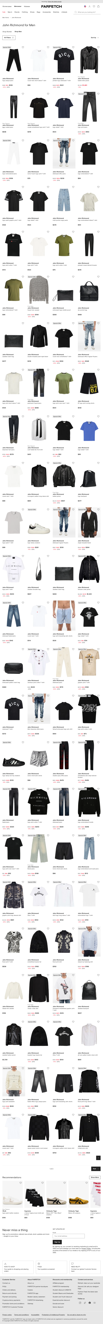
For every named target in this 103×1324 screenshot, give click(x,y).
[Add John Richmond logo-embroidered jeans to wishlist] (23, 140)
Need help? (75, 1266)
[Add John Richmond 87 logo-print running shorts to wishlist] (98, 370)
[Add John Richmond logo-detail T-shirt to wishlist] (73, 94)
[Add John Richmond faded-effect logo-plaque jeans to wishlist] (48, 1068)
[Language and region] (85, 6)
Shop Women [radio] (7, 32)
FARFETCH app (33, 1293)
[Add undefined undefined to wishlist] (20, 1183)
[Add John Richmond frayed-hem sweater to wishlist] (48, 277)
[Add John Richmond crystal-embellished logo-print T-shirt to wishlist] (48, 94)
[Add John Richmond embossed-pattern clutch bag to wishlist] (23, 649)
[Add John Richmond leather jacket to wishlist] (73, 463)
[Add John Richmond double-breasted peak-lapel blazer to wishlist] (48, 323)
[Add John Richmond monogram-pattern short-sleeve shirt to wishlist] (73, 1115)
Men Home (5, 17)
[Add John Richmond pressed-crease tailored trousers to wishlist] (98, 232)
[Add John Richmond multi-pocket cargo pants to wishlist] (73, 187)
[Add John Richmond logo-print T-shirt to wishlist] (48, 232)
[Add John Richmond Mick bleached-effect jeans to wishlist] (48, 696)
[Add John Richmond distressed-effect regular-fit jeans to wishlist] (98, 323)
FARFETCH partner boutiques (38, 1286)
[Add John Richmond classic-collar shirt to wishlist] (48, 975)
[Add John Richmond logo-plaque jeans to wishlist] (23, 47)
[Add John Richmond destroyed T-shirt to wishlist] (23, 696)
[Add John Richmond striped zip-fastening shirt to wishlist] (98, 928)
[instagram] (80, 1303)
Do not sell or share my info (76, 1314)
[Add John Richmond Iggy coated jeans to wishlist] (23, 94)
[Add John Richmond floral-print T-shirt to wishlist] (23, 928)
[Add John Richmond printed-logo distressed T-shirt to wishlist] (73, 47)
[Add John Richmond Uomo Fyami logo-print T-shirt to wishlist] (48, 140)
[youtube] (94, 1303)
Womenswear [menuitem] (7, 6)
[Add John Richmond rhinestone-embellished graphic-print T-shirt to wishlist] (73, 975)
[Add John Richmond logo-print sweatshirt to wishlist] (23, 1068)
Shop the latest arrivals (54, 1)
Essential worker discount (61, 1300)
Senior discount (58, 1307)
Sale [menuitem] (3, 12)
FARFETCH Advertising (35, 1300)
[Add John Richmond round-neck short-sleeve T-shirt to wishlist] (48, 47)
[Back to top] (98, 1158)
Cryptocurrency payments (11, 1300)
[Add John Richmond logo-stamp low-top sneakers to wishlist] (23, 742)
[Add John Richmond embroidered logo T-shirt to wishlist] (98, 882)
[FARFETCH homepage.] (51, 6)
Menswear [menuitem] (17, 6)
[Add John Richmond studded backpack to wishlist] (98, 975)
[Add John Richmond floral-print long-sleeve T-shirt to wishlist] (98, 1068)
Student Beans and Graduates (63, 1293)
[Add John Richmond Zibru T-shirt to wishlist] (48, 882)
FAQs (40, 1266)
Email (54, 1232)
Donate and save (58, 1303)
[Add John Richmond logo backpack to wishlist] (98, 463)
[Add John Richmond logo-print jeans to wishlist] (98, 94)
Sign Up (57, 1242)
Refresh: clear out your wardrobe (89, 1283)
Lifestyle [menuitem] (64, 12)
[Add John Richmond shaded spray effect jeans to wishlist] (73, 742)
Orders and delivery (9, 1290)
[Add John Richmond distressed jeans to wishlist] (73, 649)
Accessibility (35, 1314)
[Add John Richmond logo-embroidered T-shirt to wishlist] (98, 140)
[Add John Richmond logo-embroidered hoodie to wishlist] (98, 789)
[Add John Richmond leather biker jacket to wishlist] (98, 47)
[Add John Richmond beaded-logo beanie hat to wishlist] (48, 1022)
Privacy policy (7, 1314)
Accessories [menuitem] (47, 12)
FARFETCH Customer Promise (12, 1307)
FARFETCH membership (61, 1286)
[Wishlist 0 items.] (94, 6)
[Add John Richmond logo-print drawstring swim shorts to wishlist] (73, 602)
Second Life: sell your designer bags (88, 1287)
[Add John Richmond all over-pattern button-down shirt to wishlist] (98, 1022)
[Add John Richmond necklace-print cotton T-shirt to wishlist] (48, 649)
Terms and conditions (21, 1314)
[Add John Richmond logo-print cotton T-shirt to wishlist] (23, 232)
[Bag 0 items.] (98, 6)
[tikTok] (85, 1303)
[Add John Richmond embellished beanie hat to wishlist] (48, 928)
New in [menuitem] (10, 12)
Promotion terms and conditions (13, 1303)
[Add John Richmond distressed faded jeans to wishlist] (23, 602)
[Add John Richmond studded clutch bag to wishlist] (23, 323)
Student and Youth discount (62, 1296)
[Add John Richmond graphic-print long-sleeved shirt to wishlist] (23, 882)
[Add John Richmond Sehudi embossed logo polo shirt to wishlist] (73, 696)
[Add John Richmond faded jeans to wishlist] (23, 789)
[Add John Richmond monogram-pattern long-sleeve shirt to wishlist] (48, 463)
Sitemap (30, 1303)
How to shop (9, 1266)
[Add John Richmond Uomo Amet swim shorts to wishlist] (48, 742)
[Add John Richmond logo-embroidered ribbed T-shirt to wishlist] (98, 187)
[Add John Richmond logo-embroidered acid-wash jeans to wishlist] (98, 835)
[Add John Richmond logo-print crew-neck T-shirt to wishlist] (73, 370)
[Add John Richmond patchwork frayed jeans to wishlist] (48, 370)
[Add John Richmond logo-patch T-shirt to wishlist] (23, 509)
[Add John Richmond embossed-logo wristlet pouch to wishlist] (73, 277)
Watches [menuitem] (56, 12)
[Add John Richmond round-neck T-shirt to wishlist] (23, 463)
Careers (30, 1290)
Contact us (6, 1283)
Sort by (93, 37)
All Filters (7, 37)
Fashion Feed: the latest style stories (88, 1292)
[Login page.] (89, 6)
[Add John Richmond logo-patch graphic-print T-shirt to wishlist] (23, 187)
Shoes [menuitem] (32, 12)
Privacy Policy (86, 1248)
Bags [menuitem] (38, 12)
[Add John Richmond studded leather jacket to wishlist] (23, 1022)
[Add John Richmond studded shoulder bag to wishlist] (48, 556)
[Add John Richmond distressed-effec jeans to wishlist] (73, 140)
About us (31, 1283)
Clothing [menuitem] (25, 12)
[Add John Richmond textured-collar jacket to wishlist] (98, 556)
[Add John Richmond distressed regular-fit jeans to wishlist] (73, 509)
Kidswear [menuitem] (27, 6)
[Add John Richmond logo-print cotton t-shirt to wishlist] (73, 232)
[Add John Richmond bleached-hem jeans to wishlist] (23, 416)
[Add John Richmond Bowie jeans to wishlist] (48, 835)
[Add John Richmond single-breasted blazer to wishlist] (98, 509)
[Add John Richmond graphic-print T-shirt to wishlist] (98, 649)
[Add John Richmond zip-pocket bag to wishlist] (98, 277)
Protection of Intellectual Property (53, 1314)
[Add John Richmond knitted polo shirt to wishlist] (98, 1115)
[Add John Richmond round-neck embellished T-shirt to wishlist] (73, 323)
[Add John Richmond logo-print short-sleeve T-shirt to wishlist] (23, 370)
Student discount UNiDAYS (62, 1290)
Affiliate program (58, 1283)
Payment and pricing (9, 1296)
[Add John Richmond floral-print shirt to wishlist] (73, 928)
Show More (95, 1177)
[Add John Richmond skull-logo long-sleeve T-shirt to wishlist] (73, 882)
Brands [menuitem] (17, 12)
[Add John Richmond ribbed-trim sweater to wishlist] (23, 975)
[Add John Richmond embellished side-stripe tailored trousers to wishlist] (98, 742)
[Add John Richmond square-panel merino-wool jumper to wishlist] (48, 1115)
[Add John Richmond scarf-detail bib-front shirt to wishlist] (48, 416)
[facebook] (90, 1303)
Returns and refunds (9, 1293)
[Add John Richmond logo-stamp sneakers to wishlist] (48, 509)
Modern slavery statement (36, 1296)
